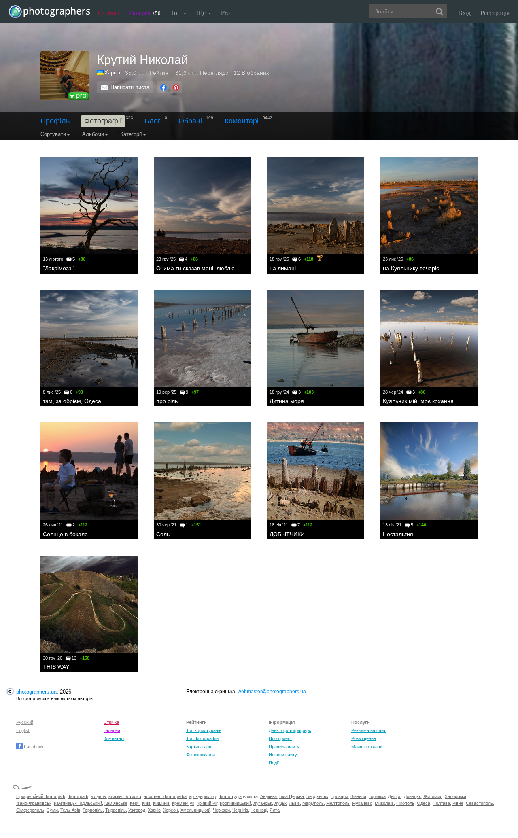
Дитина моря (287, 401)
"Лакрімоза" (58, 268)
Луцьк (280, 803)
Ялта (275, 810)
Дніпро (394, 796)
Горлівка (377, 796)
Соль (163, 534)
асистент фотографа (165, 796)
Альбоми (93, 134)
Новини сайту (283, 754)
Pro (225, 12)
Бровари (339, 796)
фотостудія (230, 796)
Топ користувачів (203, 730)
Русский (24, 722)
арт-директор (202, 796)
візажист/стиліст (124, 796)
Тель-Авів (70, 810)
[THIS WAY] (89, 604)
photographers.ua (36, 692)
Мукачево (362, 803)
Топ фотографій (202, 738)
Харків (154, 810)
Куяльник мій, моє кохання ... (421, 401)
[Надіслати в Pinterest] (176, 87)
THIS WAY (56, 667)
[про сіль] (202, 338)
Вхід (464, 12)
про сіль (167, 401)
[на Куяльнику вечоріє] (429, 205)
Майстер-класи (366, 746)
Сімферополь (30, 810)
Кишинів (161, 803)
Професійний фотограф (40, 796)
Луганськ (262, 803)
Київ (146, 803)
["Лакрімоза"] (89, 205)
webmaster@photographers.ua (272, 691)
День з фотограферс (290, 730)
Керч (135, 803)
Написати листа (129, 87)
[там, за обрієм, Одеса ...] (89, 338)
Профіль (55, 121)
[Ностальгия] (429, 471)
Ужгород (136, 810)
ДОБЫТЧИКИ (287, 534)
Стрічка (108, 12)
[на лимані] (315, 205)
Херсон (170, 810)
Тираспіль (115, 810)
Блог (152, 121)
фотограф (78, 796)
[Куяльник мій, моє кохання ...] (429, 338)
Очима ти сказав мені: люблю (195, 268)
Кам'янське (115, 803)
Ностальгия (398, 534)
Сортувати (53, 134)
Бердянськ (317, 796)
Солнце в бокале (65, 534)
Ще (201, 12)
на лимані (283, 268)
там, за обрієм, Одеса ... (75, 401)
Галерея (145, 12)
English (23, 730)
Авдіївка (268, 796)
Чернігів (240, 810)
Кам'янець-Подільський (78, 803)
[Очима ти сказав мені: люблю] (202, 205)
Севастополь (479, 803)
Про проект (280, 738)
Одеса (423, 803)
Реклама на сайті (368, 730)
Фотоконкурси (200, 754)
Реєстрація (495, 12)
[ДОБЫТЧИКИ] (315, 471)
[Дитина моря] (315, 338)
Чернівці (259, 810)
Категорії (131, 134)
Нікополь (405, 803)
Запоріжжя (455, 796)
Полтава (441, 803)
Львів (294, 803)
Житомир (432, 796)
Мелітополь (338, 803)
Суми (52, 810)
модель (98, 796)
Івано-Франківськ (33, 803)
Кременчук (183, 803)
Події (274, 762)
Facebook (33, 746)
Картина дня (198, 746)
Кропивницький (235, 803)
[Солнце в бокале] (89, 471)
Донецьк (412, 796)
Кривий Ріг (207, 803)
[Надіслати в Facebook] (163, 87)
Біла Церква (291, 796)
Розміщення (363, 738)
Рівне (457, 803)
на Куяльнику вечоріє (411, 268)
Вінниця (358, 796)
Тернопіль (93, 810)
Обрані (190, 121)
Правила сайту (284, 746)
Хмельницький (195, 810)
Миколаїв (384, 803)
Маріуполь (313, 803)
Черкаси (221, 810)
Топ (176, 12)
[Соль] (202, 471)
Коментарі (242, 121)
